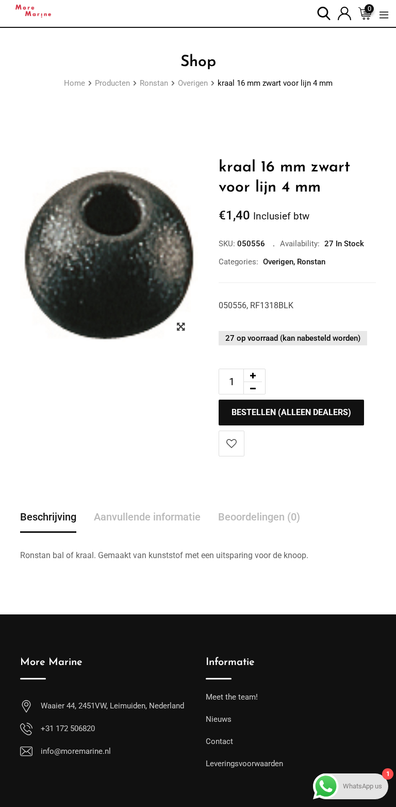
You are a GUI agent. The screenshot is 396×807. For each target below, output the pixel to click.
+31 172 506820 (68, 728)
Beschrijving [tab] (48, 517)
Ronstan (311, 261)
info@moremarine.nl (76, 751)
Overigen (278, 261)
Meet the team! (232, 697)
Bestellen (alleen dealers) (291, 412)
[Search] (324, 13)
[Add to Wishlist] (231, 443)
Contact (219, 741)
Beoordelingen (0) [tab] (259, 517)
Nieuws (219, 719)
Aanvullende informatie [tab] (147, 517)
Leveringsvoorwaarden (244, 763)
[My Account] (344, 13)
